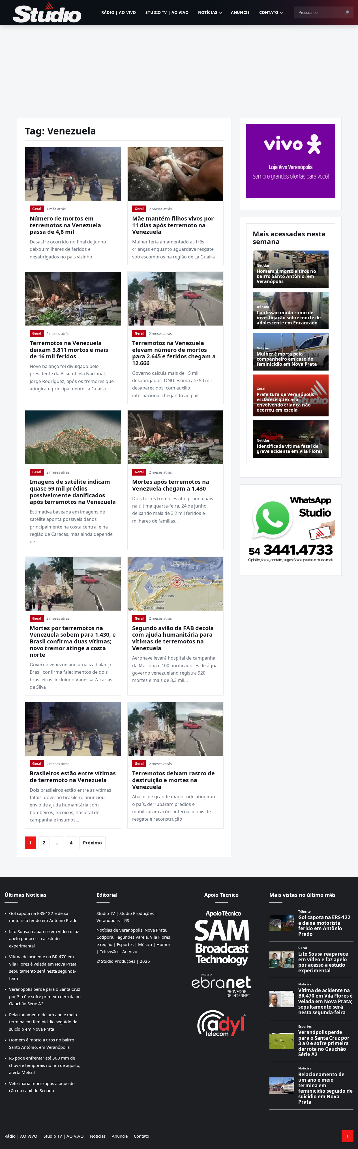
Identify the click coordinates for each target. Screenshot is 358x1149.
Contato (268, 12)
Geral (36, 208)
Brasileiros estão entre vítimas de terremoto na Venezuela (73, 776)
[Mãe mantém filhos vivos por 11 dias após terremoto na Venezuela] (175, 174)
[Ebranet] (221, 986)
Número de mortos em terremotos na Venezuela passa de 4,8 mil (65, 225)
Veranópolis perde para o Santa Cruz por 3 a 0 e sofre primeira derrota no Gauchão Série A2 (45, 996)
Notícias (207, 12)
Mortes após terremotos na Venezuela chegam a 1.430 (170, 485)
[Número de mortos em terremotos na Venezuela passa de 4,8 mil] (73, 174)
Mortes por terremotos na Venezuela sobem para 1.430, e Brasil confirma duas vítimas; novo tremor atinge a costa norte (73, 641)
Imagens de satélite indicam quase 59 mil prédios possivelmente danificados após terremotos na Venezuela (73, 492)
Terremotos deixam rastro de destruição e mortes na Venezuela (173, 779)
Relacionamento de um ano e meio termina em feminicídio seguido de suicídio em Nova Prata (43, 1022)
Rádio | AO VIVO (118, 12)
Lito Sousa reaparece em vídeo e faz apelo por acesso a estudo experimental (44, 938)
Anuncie (240, 12)
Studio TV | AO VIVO (166, 12)
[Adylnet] (221, 1023)
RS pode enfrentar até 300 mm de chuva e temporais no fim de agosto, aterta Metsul (44, 1065)
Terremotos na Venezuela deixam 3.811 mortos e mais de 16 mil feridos (69, 349)
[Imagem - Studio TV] (290, 528)
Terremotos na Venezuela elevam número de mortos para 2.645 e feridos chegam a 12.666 (174, 353)
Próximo (92, 843)
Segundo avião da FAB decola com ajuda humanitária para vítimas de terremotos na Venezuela (173, 638)
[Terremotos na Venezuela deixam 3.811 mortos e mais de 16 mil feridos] (73, 299)
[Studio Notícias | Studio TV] (47, 12)
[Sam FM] (221, 938)
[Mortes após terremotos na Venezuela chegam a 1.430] (175, 437)
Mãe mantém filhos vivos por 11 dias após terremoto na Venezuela (173, 225)
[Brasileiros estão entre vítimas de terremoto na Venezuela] (73, 729)
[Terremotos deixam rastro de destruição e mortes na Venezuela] (175, 729)
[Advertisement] (179, 67)
